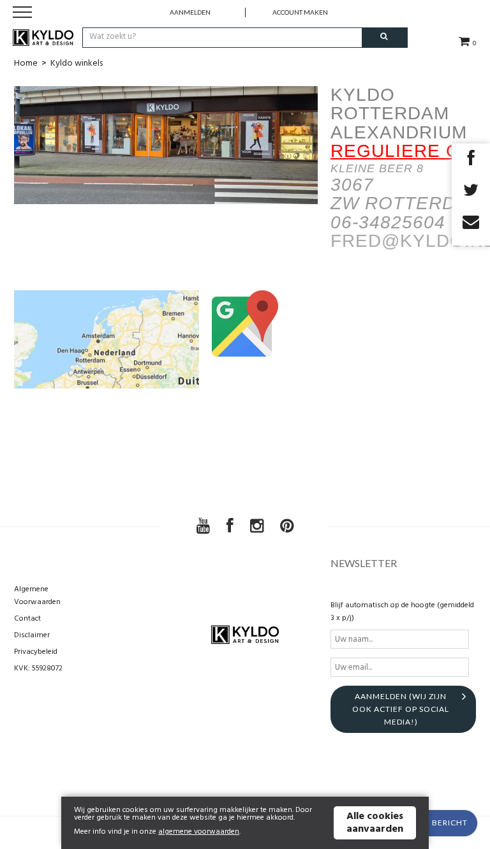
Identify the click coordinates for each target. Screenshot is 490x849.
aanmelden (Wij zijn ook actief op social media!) (400, 709)
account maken (300, 12)
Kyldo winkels (76, 63)
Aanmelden (190, 12)
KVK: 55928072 (38, 668)
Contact (27, 618)
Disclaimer (32, 635)
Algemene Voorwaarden (37, 596)
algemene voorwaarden (198, 831)
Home (26, 63)
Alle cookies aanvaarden (374, 823)
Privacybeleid (35, 652)
